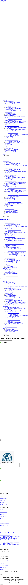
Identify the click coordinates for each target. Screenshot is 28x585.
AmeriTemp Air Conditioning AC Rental (8, 538)
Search (4, 155)
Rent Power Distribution (5, 520)
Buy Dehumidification (4, 504)
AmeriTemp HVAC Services (6, 537)
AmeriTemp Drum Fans (5, 535)
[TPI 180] (6, 450)
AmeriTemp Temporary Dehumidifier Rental (9, 542)
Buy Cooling (2, 500)
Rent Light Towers (4, 525)
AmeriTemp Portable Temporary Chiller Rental (10, 536)
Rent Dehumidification (4, 523)
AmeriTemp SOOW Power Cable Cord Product (10, 544)
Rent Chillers (2, 514)
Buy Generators (3, 498)
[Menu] (0, 278)
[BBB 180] (10, 467)
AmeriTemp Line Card (5, 533)
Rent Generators (3, 512)
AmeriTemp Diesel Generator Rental (7, 539)
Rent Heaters (2, 509)
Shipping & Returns (4, 562)
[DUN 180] (7, 462)
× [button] (0, 158)
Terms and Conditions (4, 560)
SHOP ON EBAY (4, 567)
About (1, 569)
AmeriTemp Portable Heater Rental (7, 541)
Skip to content (3, 0)
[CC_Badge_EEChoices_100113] (6, 490)
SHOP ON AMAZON (4, 565)
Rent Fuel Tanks (3, 518)
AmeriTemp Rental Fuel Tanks (6, 543)
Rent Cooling (3, 516)
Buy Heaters (2, 496)
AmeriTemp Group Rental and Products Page (9, 532)
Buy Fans (2, 502)
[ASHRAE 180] (5, 479)
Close (2, 584)
